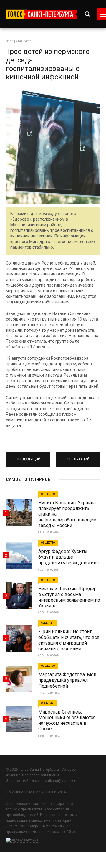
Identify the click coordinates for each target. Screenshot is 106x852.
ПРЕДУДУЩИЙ (28, 456)
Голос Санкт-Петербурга (41, 14)
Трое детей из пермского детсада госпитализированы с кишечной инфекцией (48, 64)
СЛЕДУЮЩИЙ (78, 456)
